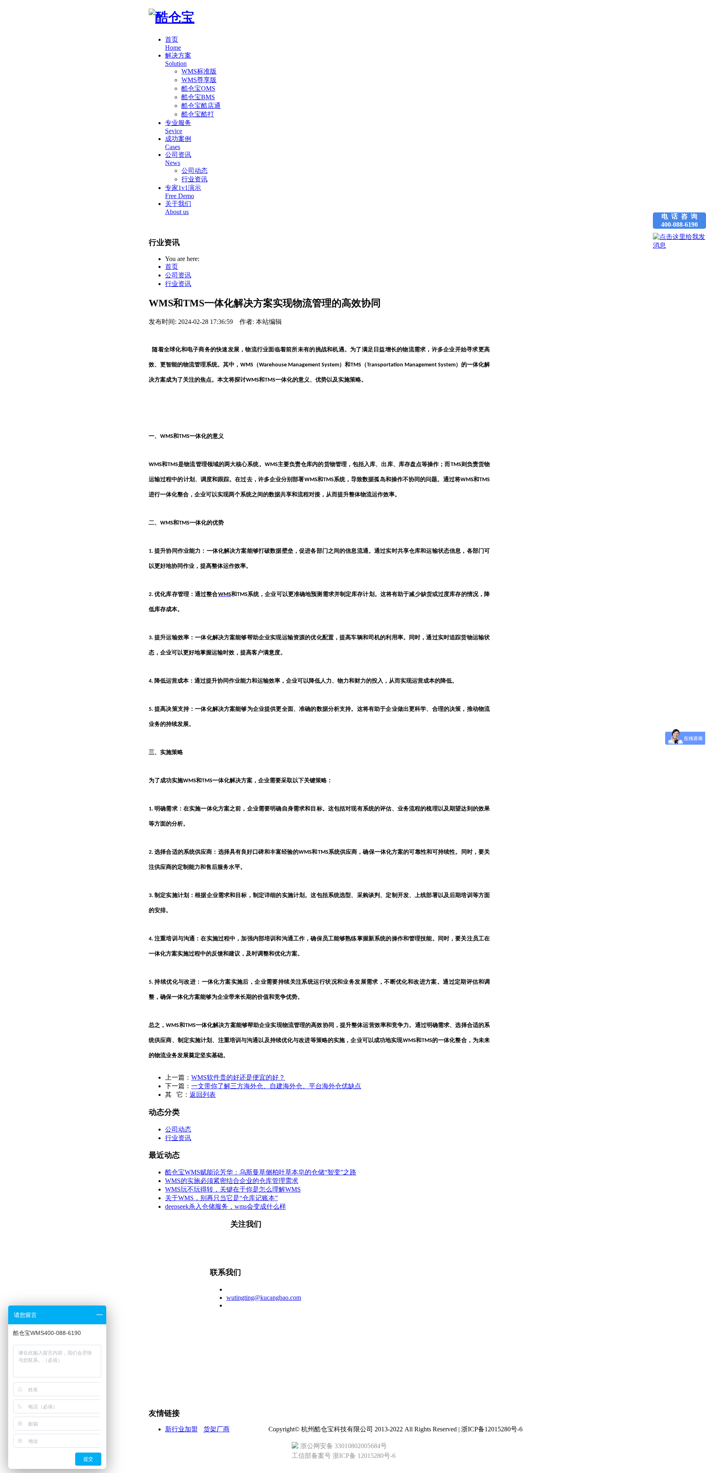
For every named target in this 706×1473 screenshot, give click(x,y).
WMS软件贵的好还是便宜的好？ (238, 1077)
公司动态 (194, 170)
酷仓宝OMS (198, 88)
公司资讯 (178, 275)
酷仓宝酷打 (197, 114)
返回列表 (203, 1094)
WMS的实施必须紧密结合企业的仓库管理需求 (231, 1180)
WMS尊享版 (199, 79)
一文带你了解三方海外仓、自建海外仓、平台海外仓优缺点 (276, 1085)
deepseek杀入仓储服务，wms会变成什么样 (225, 1206)
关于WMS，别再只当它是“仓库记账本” (221, 1197)
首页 (171, 266)
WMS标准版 (199, 71)
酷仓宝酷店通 (201, 105)
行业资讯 (194, 179)
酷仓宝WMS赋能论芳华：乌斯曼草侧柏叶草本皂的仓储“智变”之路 (260, 1172)
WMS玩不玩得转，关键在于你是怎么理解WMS (233, 1189)
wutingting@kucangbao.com (263, 1297)
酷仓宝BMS (198, 97)
